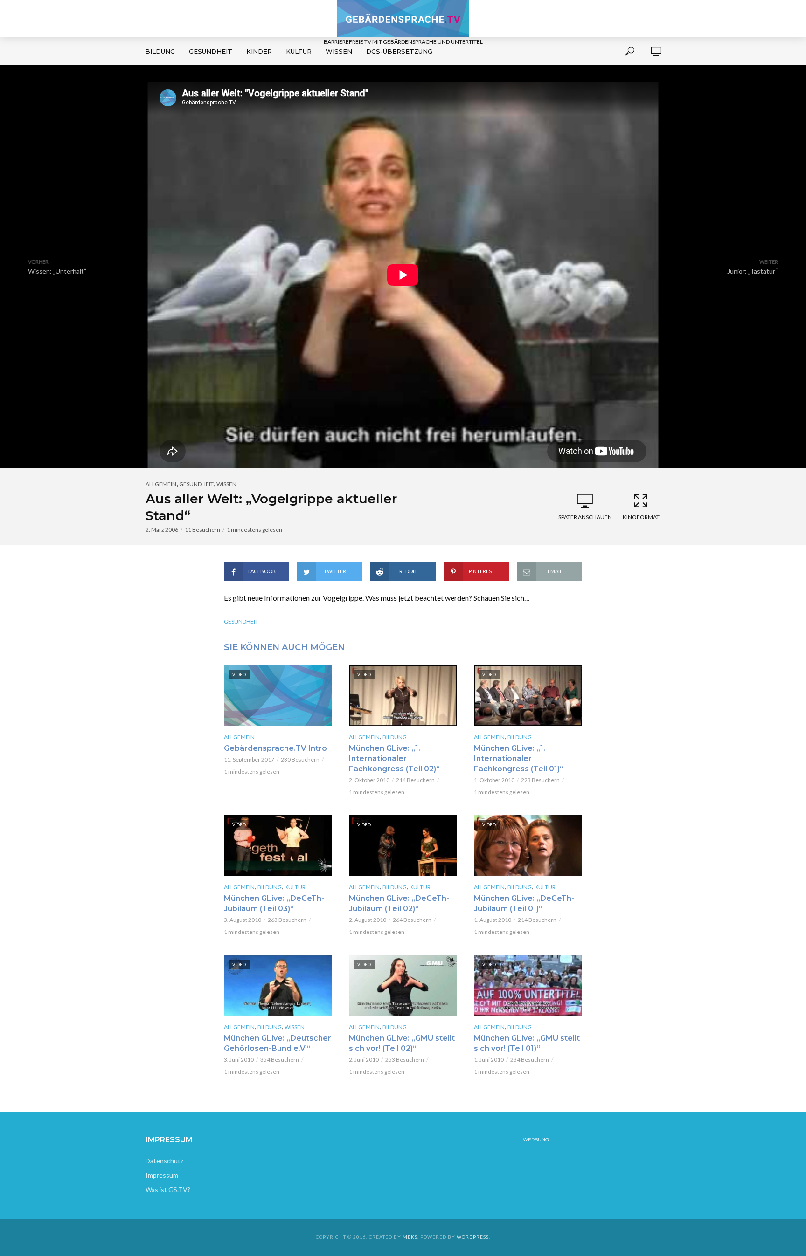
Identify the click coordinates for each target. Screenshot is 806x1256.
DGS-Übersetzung (399, 51)
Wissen (339, 51)
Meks (410, 1237)
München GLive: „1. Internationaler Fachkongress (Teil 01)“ (518, 758)
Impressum (162, 1175)
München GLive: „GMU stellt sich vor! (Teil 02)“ (402, 1043)
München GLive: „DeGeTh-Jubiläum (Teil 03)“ (274, 903)
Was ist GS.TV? (168, 1190)
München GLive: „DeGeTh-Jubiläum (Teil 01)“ (524, 903)
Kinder (259, 51)
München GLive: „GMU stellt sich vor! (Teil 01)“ (527, 1043)
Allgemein (161, 483)
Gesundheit (210, 51)
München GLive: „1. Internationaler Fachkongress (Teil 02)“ (394, 758)
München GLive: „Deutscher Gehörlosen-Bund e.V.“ (277, 1043)
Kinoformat (641, 517)
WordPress (473, 1237)
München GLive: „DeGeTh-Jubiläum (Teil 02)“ (399, 903)
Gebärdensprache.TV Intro (275, 748)
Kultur (299, 51)
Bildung (160, 51)
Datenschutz (164, 1161)
